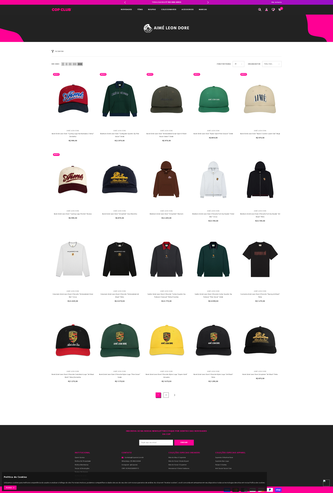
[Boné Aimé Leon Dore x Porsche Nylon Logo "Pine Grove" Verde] (119, 340)
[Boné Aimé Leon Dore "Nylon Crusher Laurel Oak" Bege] (260, 99)
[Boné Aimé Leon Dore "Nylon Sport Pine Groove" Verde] (213, 99)
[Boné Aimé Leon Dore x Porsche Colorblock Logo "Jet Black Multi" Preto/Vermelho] (72, 340)
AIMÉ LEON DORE (73, 130)
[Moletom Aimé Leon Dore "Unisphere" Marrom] (166, 180)
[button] (63, 64)
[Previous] (125, 2)
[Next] (208, 2)
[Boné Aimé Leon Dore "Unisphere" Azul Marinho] (119, 180)
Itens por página (224, 64)
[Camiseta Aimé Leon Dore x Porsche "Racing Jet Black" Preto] (260, 260)
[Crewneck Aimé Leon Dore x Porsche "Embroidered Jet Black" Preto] (119, 260)
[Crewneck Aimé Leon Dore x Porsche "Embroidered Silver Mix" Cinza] (72, 260)
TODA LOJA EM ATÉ (166, 2)
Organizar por (254, 64)
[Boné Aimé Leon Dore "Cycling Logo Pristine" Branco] (72, 180)
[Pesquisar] (259, 9)
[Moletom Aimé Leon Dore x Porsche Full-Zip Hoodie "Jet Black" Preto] (260, 180)
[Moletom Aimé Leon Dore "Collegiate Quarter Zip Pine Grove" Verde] (119, 99)
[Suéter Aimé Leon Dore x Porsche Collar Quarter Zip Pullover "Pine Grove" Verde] (213, 260)
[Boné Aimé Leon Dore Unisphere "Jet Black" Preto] (260, 340)
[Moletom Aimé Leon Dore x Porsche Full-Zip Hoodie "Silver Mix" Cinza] (213, 180)
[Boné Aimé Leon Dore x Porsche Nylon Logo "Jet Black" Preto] (213, 340)
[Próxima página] (174, 395)
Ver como (55, 64)
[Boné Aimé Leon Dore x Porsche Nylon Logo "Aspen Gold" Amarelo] (166, 340)
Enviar (184, 442)
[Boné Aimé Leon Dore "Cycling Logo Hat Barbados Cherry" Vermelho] (72, 99)
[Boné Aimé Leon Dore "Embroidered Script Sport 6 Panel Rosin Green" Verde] (166, 99)
